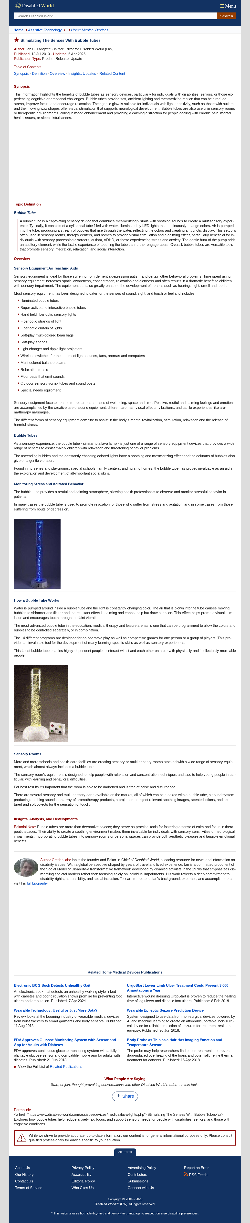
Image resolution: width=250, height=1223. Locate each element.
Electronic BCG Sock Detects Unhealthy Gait (52, 985)
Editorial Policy (83, 1181)
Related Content (112, 73)
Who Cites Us (83, 1188)
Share (128, 1096)
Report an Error (196, 1168)
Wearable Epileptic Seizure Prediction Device (165, 1010)
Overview (57, 73)
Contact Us (24, 1181)
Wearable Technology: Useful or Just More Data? (55, 1010)
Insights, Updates (82, 73)
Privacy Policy (83, 1168)
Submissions (138, 1181)
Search (226, 16)
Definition (39, 73)
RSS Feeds (198, 1175)
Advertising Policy (142, 1168)
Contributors (137, 1174)
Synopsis (21, 73)
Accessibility (82, 1174)
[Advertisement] (125, 161)
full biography (37, 883)
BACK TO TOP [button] (125, 1152)
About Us (22, 1168)
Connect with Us (141, 1188)
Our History (24, 1174)
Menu (228, 6)
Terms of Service (28, 1188)
